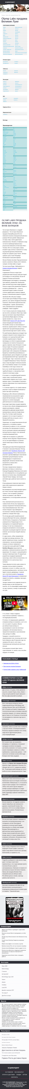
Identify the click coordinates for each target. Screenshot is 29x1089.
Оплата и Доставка (8, 1074)
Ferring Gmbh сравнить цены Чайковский (14, 669)
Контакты (14, 1077)
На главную (9, 1072)
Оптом (25, 1074)
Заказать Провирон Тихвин (9, 1047)
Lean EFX (4, 987)
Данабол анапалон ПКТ (8, 990)
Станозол (4, 971)
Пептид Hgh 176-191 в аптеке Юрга (10, 1039)
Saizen (3, 979)
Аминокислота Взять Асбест (11, 663)
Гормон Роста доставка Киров (14, 1058)
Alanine (3, 982)
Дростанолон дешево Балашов (12, 666)
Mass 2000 (4, 966)
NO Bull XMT (5, 974)
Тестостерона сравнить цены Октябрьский (11, 1052)
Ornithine (4, 984)
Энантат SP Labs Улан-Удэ (17, 320)
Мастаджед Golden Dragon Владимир (8, 1037)
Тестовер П (5, 993)
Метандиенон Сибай (5, 1034)
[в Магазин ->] (14, 922)
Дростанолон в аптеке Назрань (13, 1050)
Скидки (18, 1074)
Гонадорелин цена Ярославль (9, 1055)
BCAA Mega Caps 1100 (7, 976)
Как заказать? (19, 1072)
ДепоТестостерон (6, 995)
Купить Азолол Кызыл (7, 1045)
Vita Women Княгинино (6, 1042)
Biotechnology (5, 968)
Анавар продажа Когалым (10, 268)
